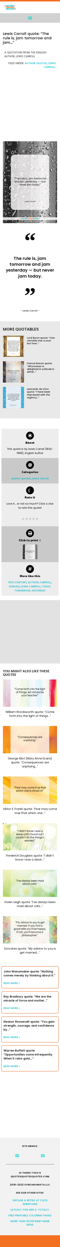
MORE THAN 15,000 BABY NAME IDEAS (30, 1223)
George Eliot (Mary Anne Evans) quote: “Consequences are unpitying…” (30, 762)
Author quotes (36, 63)
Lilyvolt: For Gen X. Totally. (30, 1209)
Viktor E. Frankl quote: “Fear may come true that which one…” (30, 811)
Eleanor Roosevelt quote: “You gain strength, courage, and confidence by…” (29, 1026)
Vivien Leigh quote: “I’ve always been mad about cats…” (30, 904)
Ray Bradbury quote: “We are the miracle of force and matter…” (27, 999)
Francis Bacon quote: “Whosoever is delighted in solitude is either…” (40, 368)
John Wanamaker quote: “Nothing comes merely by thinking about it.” (29, 973)
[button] (30, 18)
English (14, 586)
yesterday (39, 590)
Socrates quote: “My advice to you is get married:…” (30, 951)
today (46, 586)
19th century (17, 582)
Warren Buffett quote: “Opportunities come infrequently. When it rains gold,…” (28, 1055)
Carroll (45, 582)
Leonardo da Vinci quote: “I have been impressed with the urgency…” (38, 393)
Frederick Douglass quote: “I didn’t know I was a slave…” (30, 858)
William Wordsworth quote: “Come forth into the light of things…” (30, 714)
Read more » (11, 983)
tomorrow (22, 590)
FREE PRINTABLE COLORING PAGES (30, 1215)
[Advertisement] (30, 106)
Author (33, 582)
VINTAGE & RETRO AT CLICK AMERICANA (30, 1202)
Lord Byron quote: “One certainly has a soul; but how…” (41, 340)
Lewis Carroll (40, 478)
